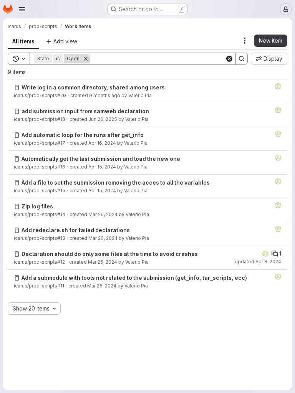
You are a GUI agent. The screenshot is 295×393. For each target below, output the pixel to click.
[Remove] (85, 58)
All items (23, 41)
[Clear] (229, 58)
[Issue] (17, 87)
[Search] (241, 59)
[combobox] (34, 308)
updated (258, 261)
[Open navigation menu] (22, 9)
